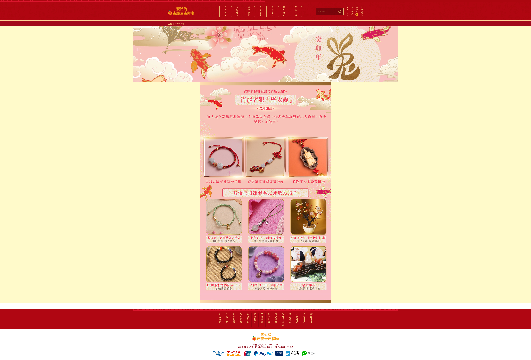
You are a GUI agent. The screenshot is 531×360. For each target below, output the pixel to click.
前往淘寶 (219, 318)
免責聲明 (304, 318)
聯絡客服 (296, 11)
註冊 (347, 14)
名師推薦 (249, 11)
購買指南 (255, 318)
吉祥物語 (225, 11)
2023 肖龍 (179, 23)
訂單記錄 (352, 10)
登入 (347, 8)
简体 (362, 14)
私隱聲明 (297, 318)
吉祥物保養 (283, 320)
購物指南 (284, 11)
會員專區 (272, 11)
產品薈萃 (261, 11)
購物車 (357, 11)
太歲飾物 (237, 11)
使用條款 (290, 318)
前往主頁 (227, 318)
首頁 (170, 23)
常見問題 (276, 318)
